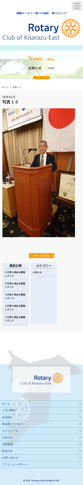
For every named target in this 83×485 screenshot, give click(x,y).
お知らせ (37, 272)
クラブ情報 (8, 410)
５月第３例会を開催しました (15, 307)
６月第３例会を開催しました (15, 274)
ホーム (5, 87)
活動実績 (7, 444)
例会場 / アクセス (12, 423)
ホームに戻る (41, 255)
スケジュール (10, 430)
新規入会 (7, 450)
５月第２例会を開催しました (15, 319)
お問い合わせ (10, 457)
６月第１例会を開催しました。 (15, 296)
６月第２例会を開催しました (15, 285)
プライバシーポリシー (15, 464)
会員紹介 (7, 417)
